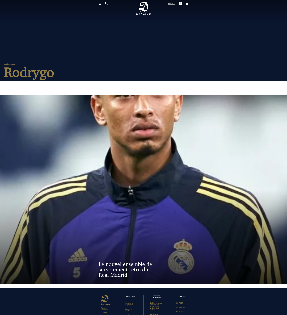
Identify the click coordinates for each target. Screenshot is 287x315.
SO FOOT (179, 303)
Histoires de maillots (128, 310)
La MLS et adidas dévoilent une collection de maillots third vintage (156, 306)
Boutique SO (180, 307)
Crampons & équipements (129, 304)
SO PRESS (180, 312)
